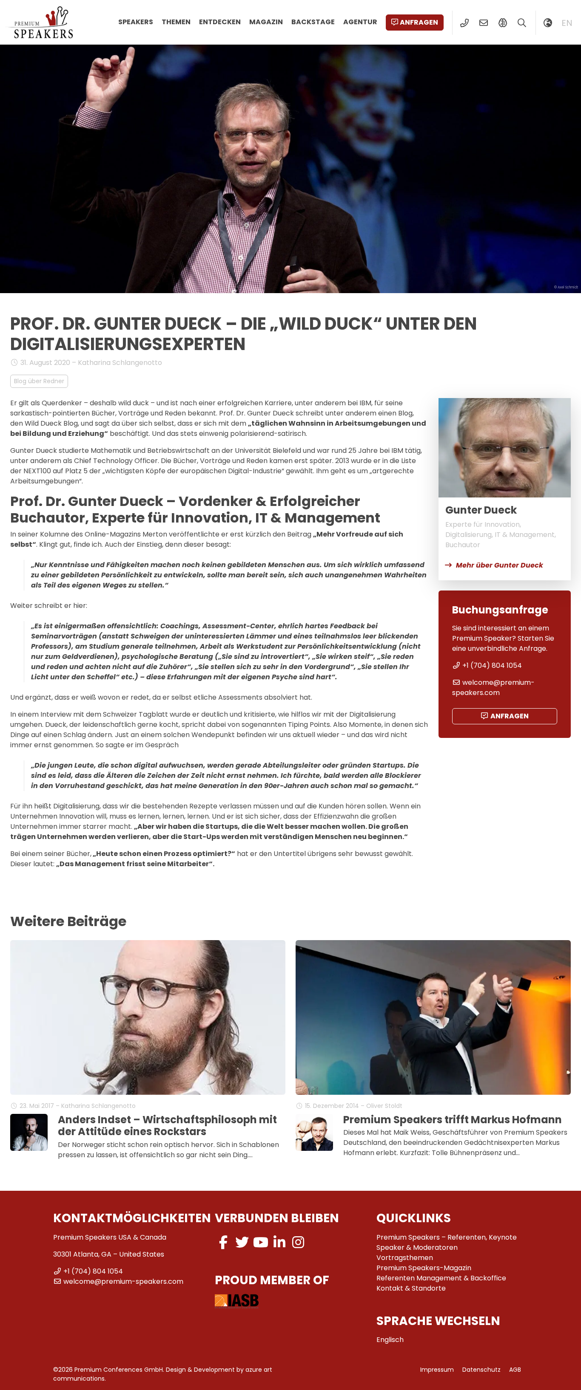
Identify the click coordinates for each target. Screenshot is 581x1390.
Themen (176, 22)
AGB (515, 1369)
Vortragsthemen (404, 1258)
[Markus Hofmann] (314, 1132)
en (566, 23)
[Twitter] (242, 1242)
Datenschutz (481, 1369)
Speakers (135, 22)
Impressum (437, 1369)
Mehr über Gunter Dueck (499, 565)
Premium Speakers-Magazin (423, 1268)
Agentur (360, 22)
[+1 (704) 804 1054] (464, 23)
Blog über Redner (39, 381)
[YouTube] (260, 1242)
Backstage (313, 22)
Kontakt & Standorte (411, 1288)
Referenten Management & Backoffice (441, 1278)
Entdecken (220, 22)
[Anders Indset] (29, 1132)
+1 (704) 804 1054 (492, 665)
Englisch (390, 1340)
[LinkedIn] (279, 1242)
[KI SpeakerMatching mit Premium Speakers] (502, 23)
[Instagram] (298, 1242)
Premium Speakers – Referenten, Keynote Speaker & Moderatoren (446, 1242)
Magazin (266, 22)
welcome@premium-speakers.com (493, 688)
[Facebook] (223, 1242)
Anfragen (419, 22)
